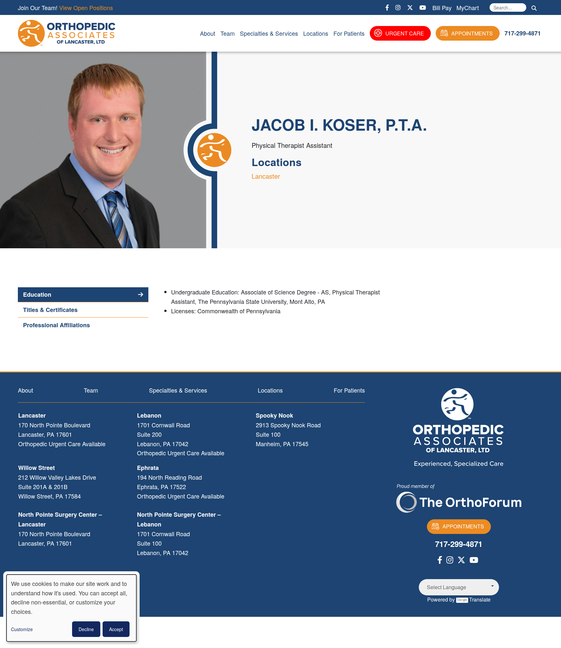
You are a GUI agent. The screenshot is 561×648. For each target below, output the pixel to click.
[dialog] (71, 608)
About (207, 33)
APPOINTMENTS (472, 33)
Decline (86, 629)
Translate (480, 599)
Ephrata (148, 467)
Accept (116, 629)
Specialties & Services (269, 33)
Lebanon (149, 415)
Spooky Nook (274, 415)
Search (534, 8)
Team (227, 33)
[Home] (68, 33)
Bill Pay (442, 7)
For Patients (349, 33)
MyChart (467, 7)
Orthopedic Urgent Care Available (62, 443)
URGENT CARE (404, 33)
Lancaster (266, 176)
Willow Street (36, 467)
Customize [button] (22, 629)
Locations (315, 33)
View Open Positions (86, 7)
